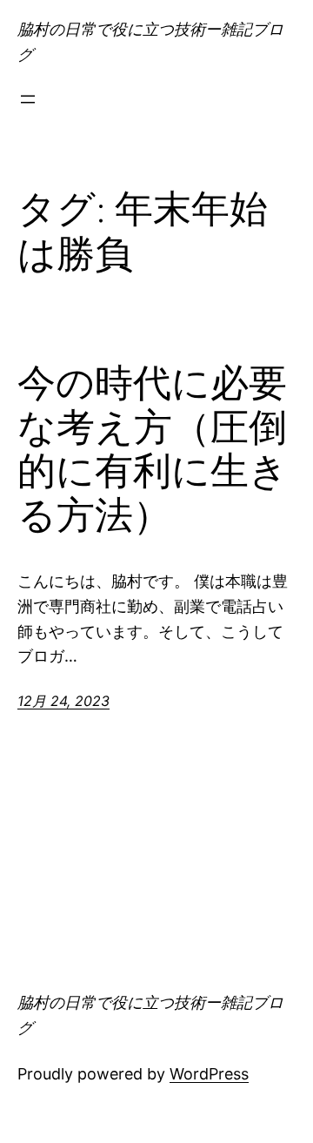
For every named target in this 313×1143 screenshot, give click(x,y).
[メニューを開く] (27, 99)
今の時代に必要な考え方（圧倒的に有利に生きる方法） (152, 449)
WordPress (209, 1074)
